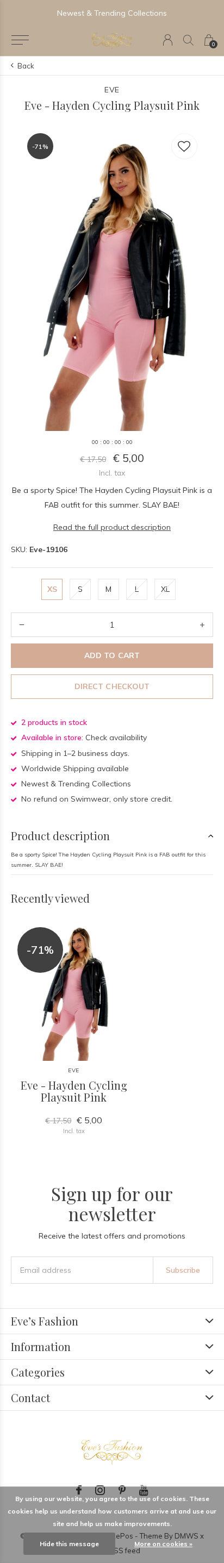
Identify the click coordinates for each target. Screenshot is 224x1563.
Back (25, 65)
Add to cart (111, 655)
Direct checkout (111, 686)
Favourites (184, 146)
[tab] (112, 835)
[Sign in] (167, 40)
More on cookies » (163, 1544)
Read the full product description (112, 527)
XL (165, 589)
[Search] (188, 40)
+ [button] (202, 624)
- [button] (22, 624)
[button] (20, 40)
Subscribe (183, 1270)
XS (52, 589)
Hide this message (69, 1544)
